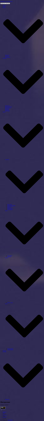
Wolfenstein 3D (10, 208)
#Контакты (7, 399)
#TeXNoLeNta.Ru (8, 106)
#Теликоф (7, 108)
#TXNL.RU (7, 105)
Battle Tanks (9, 204)
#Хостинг (7, 56)
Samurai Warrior (10, 348)
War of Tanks (9, 209)
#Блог (4, 6)
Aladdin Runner (10, 349)
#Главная (4, 5)
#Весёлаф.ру (7, 110)
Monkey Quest (10, 302)
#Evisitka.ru (7, 109)
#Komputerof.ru (8, 107)
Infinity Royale (10, 206)
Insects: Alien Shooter (11, 205)
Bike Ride (9, 256)
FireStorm (9, 207)
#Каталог (4, 350)
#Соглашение (7, 57)
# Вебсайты (7, 55)
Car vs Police (9, 255)
